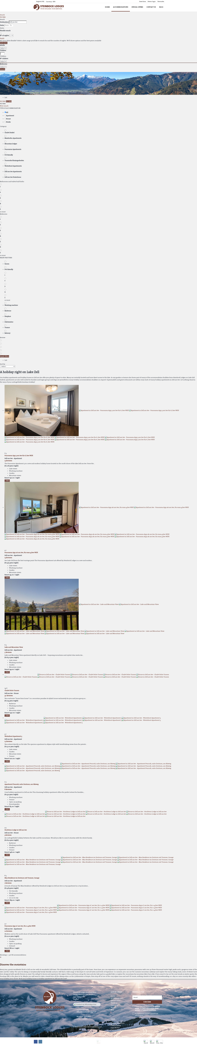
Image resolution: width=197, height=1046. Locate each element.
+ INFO (7, 481)
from (6, 478)
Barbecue (8, 311)
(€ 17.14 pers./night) (11, 701)
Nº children (4, 58)
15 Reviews (8, 741)
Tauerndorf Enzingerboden (14, 160)
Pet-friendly (9, 269)
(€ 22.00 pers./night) (12, 936)
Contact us (151, 7)
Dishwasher (9, 322)
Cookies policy (116, 1025)
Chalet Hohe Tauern (12, 690)
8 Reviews (8, 789)
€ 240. (11, 713)
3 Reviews (8, 835)
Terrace (7, 327)
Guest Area (142, 1)
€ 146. (11, 852)
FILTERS (3, 17)
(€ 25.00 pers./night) (12, 747)
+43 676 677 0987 (82, 1010)
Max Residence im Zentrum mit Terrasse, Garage (22, 878)
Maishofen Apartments (13, 138)
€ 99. (11, 669)
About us (114, 1003)
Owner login (152, 1)
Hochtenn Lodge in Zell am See (16, 830)
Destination (4, 22)
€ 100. (11, 758)
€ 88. (11, 948)
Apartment (10, 116)
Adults (2, 45)
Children (3, 50)
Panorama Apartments (13, 149)
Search (2, 15)
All (7, 112)
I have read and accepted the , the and (147, 1008)
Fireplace (8, 316)
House (8, 119)
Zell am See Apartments (13, 171)
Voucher (114, 1007)
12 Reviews (8, 931)
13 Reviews (8, 461)
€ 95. (11, 575)
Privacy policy (116, 1030)
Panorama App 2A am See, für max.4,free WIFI (21, 552)
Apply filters (4, 356)
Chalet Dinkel (9, 133)
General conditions (117, 1023)
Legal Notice (115, 1028)
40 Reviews (9, 696)
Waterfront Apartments (13, 166)
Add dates (3, 43)
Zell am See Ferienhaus (13, 177)
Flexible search (5, 31)
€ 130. (11, 478)
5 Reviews (8, 652)
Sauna (7, 264)
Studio (8, 122)
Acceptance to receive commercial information (146, 1014)
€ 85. (11, 806)
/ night (17, 478)
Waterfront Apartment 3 (13, 736)
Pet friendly (9, 155)
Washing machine (11, 305)
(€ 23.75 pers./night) (11, 563)
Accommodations (120, 7)
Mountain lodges (11, 144)
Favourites (161, 1)
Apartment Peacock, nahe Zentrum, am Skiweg (22, 784)
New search (4, 106)
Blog (161, 7)
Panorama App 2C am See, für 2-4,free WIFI (20, 926)
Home (107, 7)
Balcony (7, 333)
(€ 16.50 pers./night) (12, 657)
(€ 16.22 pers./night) (11, 840)
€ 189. (11, 900)
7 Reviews (8, 883)
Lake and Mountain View (14, 647)
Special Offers (137, 7)
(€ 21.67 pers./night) (11, 466)
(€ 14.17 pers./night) (11, 794)
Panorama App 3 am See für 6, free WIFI (19, 456)
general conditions (149, 1010)
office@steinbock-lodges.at (86, 1012)
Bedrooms (3, 64)
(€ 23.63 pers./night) (11, 888)
